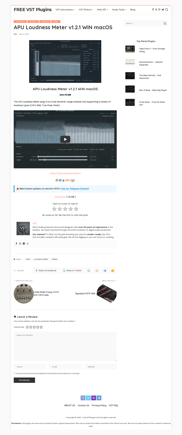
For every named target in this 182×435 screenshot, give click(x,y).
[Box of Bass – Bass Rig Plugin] (130, 91)
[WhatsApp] (88, 270)
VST (15, 34)
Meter (55, 259)
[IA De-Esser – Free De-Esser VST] (130, 104)
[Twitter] (156, 10)
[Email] (112, 270)
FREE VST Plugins (33, 9)
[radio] (54, 209)
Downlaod (60, 196)
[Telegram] (162, 10)
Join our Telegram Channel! (75, 189)
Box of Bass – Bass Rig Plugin (153, 90)
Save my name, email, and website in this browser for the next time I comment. (48, 373)
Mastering (45, 21)
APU (28, 259)
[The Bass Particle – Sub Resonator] (130, 77)
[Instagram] (159, 10)
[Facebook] (153, 10)
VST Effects (20, 21)
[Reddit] (96, 270)
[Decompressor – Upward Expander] (130, 64)
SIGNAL (56, 21)
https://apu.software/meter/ (65, 173)
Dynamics (33, 21)
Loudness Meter (41, 259)
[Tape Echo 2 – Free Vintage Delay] (130, 50)
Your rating (19, 327)
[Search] (166, 10)
